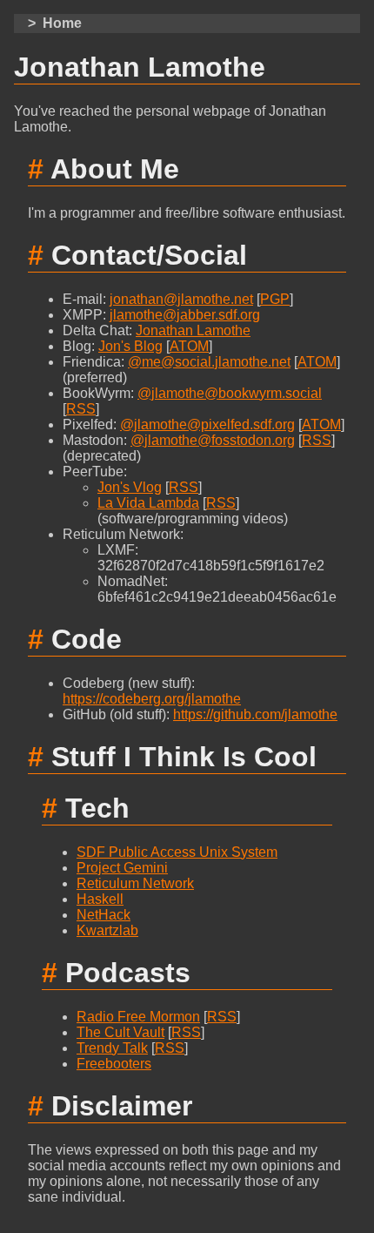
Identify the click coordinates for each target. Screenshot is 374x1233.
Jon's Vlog (129, 487)
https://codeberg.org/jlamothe (152, 698)
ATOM (189, 346)
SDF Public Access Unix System (177, 852)
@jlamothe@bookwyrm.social (229, 393)
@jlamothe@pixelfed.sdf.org (207, 424)
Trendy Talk (112, 1048)
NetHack (103, 914)
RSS (81, 408)
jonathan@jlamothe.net (181, 299)
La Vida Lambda (148, 502)
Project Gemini (122, 867)
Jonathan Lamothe (193, 330)
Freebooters (114, 1063)
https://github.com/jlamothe (255, 714)
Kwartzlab (107, 930)
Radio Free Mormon (138, 1016)
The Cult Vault (120, 1032)
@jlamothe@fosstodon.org (212, 440)
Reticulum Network (135, 883)
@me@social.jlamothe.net (209, 361)
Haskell (100, 899)
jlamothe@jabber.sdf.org (185, 314)
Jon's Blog (130, 346)
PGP (275, 299)
